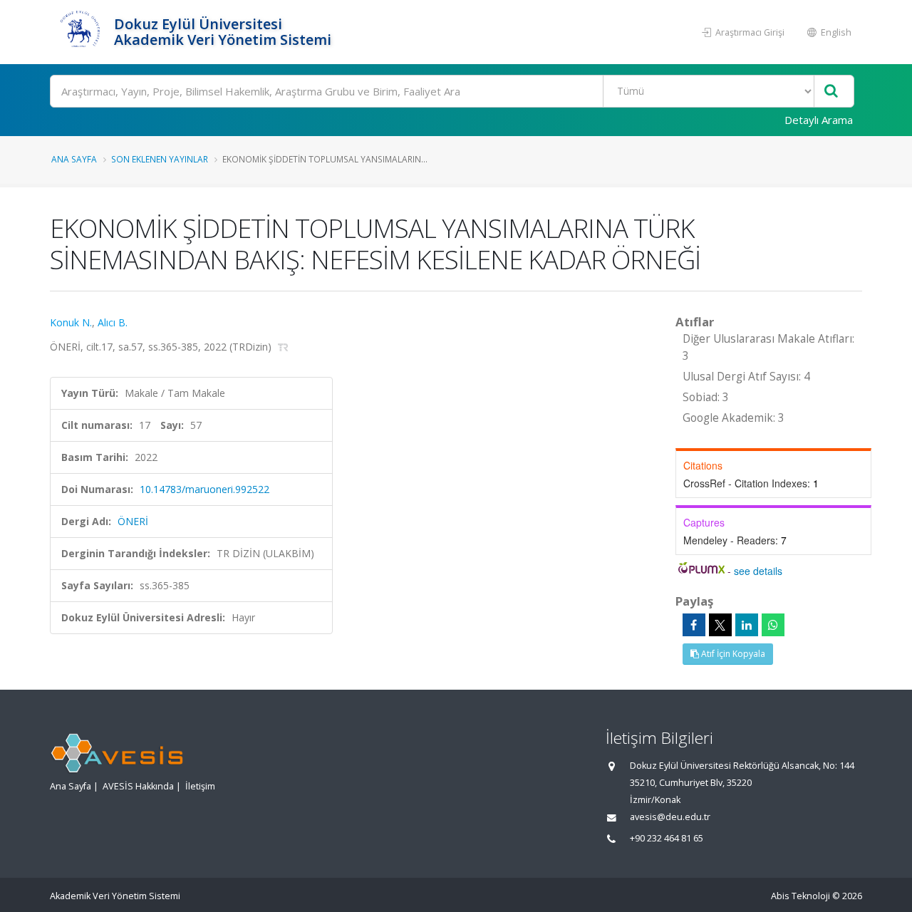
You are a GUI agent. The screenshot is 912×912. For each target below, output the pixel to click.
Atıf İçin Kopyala (732, 654)
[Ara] (831, 92)
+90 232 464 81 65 (666, 838)
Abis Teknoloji (800, 896)
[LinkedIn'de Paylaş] (746, 624)
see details (758, 571)
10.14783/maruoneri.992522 (204, 489)
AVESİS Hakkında (138, 786)
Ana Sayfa (74, 159)
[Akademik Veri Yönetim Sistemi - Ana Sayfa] (80, 32)
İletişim (200, 786)
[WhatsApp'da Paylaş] (773, 624)
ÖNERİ (133, 521)
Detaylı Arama (818, 120)
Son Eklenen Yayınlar (159, 159)
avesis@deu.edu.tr (670, 817)
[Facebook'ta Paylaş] (694, 624)
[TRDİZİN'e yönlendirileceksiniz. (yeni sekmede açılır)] (283, 346)
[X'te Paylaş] (720, 624)
